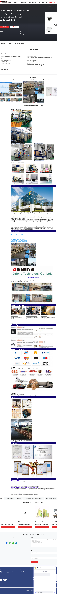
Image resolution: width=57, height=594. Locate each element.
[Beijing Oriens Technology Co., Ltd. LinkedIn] (6, 580)
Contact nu (34, 562)
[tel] (19, 543)
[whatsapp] (10, 543)
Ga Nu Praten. (4, 26)
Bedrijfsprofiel (22, 571)
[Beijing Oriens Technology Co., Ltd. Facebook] (1, 580)
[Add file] (35, 592)
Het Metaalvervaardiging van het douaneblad (13, 498)
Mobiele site (32, 590)
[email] (7, 543)
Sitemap (27, 590)
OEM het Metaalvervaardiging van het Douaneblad (33, 498)
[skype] (16, 543)
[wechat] (13, 543)
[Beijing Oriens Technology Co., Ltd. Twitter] (4, 580)
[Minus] (54, 568)
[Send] (54, 592)
